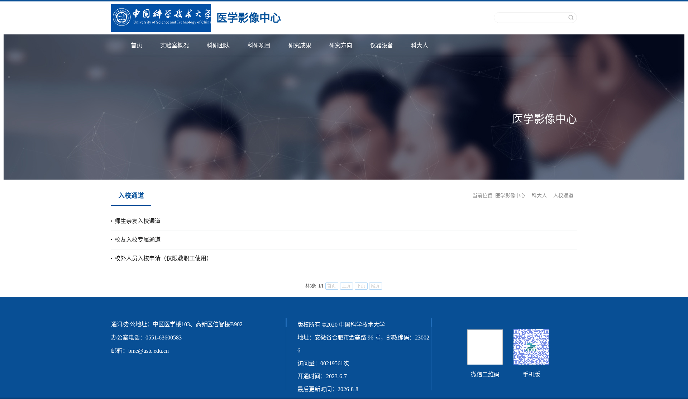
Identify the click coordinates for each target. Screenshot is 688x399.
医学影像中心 (510, 195)
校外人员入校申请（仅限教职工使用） (163, 258)
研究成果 (299, 45)
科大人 (419, 45)
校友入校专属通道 (138, 240)
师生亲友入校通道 (138, 221)
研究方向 (340, 45)
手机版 (531, 374)
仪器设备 (381, 45)
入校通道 (563, 195)
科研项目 (259, 45)
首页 (136, 45)
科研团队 (218, 45)
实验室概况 (174, 45)
